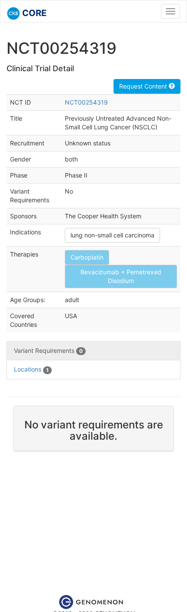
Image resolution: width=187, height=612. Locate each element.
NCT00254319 (86, 102)
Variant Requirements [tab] (48, 350)
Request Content (144, 86)
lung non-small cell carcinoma (112, 235)
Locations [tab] (31, 369)
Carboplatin (87, 257)
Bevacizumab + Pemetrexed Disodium (120, 276)
